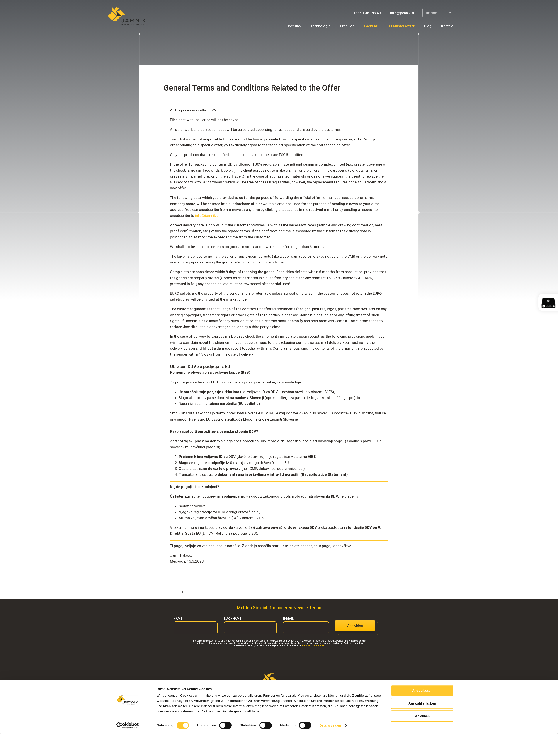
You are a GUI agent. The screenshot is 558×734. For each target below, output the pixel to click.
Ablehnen (422, 716)
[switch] (225, 725)
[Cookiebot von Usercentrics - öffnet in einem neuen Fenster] (128, 725)
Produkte (347, 26)
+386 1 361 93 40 (367, 13)
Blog (428, 26)
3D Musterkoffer (401, 26)
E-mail (288, 618)
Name (178, 618)
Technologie (320, 26)
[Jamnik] (127, 16)
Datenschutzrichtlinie (313, 645)
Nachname (232, 618)
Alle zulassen (422, 690)
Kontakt (447, 26)
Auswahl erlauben (422, 703)
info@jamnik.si (402, 13)
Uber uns (293, 26)
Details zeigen (330, 725)
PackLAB (371, 26)
